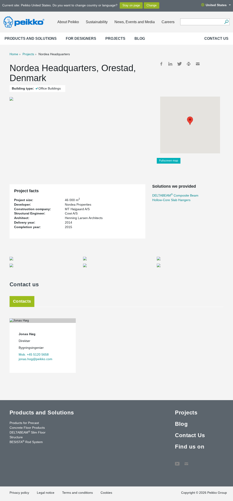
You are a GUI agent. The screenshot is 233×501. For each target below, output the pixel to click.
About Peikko (68, 22)
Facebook (161, 64)
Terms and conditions (77, 492)
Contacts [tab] (22, 301)
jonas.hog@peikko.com (35, 359)
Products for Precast (24, 423)
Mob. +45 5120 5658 (34, 354)
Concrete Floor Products (27, 427)
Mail (197, 64)
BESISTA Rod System (26, 442)
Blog (139, 38)
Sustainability (97, 22)
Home (14, 54)
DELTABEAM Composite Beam (175, 195)
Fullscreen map (168, 160)
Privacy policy (19, 492)
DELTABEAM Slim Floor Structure (28, 434)
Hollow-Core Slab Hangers (171, 200)
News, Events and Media (134, 22)
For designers (81, 38)
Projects (115, 38)
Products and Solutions (31, 38)
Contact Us (216, 38)
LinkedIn (170, 64)
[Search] (226, 22)
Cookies (106, 492)
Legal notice (45, 492)
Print (188, 64)
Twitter (179, 64)
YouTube (177, 461)
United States (216, 5)
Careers (168, 22)
